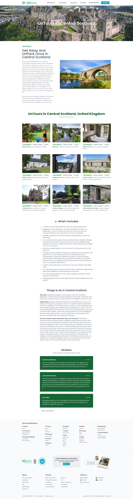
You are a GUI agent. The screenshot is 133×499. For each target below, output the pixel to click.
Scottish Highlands (101, 438)
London (99, 434)
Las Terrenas (25, 439)
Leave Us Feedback (66, 482)
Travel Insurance (50, 486)
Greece (49, 438)
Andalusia (81, 440)
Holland (49, 443)
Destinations (51, 3)
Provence (47, 431)
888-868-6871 (95, 3)
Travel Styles (62, 3)
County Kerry (66, 433)
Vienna (23, 428)
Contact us (73, 3)
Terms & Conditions (39, 496)
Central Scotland (101, 436)
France (49, 426)
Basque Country (83, 442)
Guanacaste (25, 434)
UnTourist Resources (51, 480)
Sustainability (25, 486)
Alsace (46, 428)
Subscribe (66, 464)
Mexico (83, 426)
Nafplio (47, 440)
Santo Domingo (26, 440)
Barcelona (81, 439)
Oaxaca (81, 428)
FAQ (62, 480)
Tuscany (65, 442)
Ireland (66, 431)
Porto (80, 433)
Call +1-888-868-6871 (27, 496)
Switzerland (102, 426)
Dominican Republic (29, 437)
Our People (25, 482)
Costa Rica (26, 431)
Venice (64, 445)
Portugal (83, 431)
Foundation (25, 480)
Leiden (46, 445)
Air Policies (48, 482)
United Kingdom (103, 432)
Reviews (63, 478)
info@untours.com (49, 496)
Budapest (65, 428)
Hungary (66, 426)
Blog (23, 484)
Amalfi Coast (66, 437)
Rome (64, 440)
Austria (25, 426)
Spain (82, 437)
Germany (49, 434)
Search (84, 3)
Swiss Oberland (101, 430)
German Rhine (48, 436)
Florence (65, 439)
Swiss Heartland (101, 428)
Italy (65, 435)
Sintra (80, 434)
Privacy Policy (107, 496)
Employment (64, 486)
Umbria (64, 444)
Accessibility (64, 484)
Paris (46, 430)
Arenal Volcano (25, 433)
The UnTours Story (27, 478)
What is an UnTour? (51, 478)
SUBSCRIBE (105, 2)
